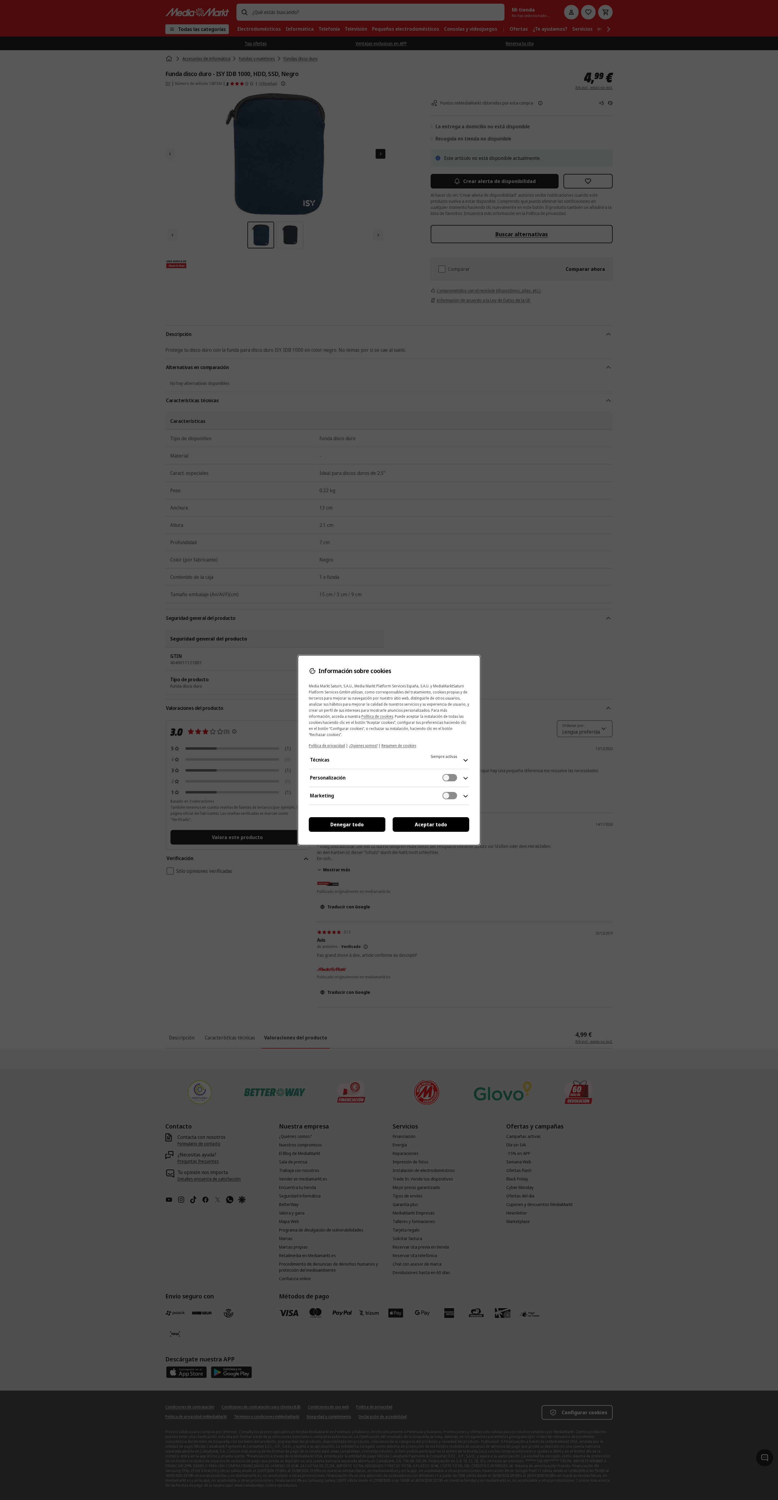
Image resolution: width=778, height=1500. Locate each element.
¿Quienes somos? (363, 745)
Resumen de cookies (398, 745)
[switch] (449, 777)
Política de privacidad (327, 745)
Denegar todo (347, 824)
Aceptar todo (431, 824)
